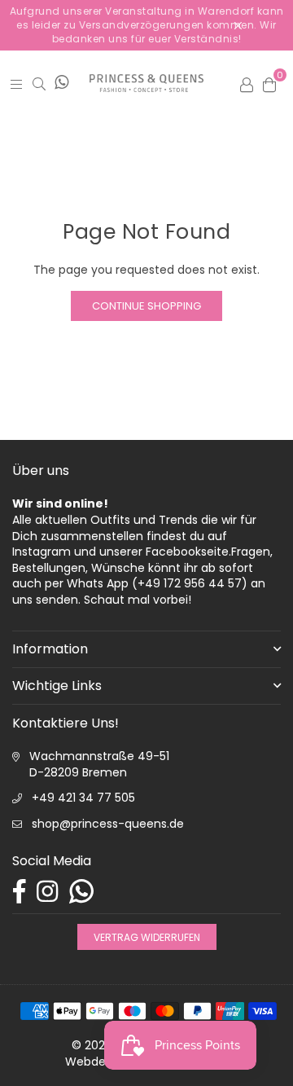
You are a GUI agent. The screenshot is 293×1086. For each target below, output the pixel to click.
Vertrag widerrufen (147, 936)
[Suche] (39, 84)
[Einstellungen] (246, 83)
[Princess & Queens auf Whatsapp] (61, 83)
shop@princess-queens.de (108, 824)
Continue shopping (146, 306)
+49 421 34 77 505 (83, 797)
